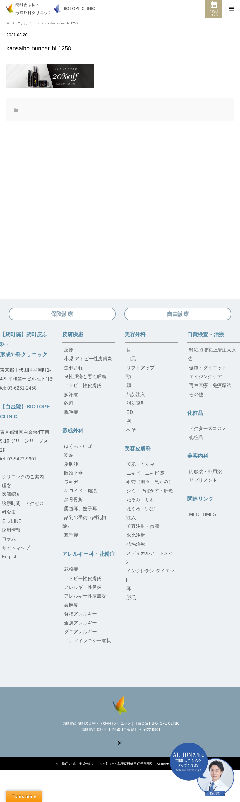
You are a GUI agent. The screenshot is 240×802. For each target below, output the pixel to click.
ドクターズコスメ (208, 428)
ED (129, 412)
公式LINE (12, 521)
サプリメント (203, 480)
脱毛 (131, 597)
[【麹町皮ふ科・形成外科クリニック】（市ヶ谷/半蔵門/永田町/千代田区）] (120, 705)
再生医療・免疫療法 (210, 385)
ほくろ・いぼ (78, 446)
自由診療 (178, 314)
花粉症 (71, 569)
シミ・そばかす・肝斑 (149, 490)
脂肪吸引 (135, 403)
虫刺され (73, 367)
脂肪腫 (71, 464)
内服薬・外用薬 (205, 471)
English (10, 556)
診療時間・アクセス (23, 503)
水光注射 (135, 535)
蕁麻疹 (71, 605)
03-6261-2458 (22, 387)
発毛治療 (135, 544)
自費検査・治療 (205, 334)
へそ (131, 429)
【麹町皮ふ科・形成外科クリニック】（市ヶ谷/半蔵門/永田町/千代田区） (107, 763)
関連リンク (200, 499)
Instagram (120, 742)
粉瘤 (68, 455)
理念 (6, 485)
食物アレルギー (80, 613)
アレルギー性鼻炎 (83, 587)
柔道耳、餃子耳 (80, 508)
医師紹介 (11, 494)
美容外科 (135, 334)
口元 (131, 358)
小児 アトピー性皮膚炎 (88, 358)
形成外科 (72, 431)
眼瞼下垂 (73, 472)
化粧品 (195, 413)
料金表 (9, 512)
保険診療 (62, 314)
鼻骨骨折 (73, 499)
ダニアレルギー (80, 631)
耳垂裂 (71, 535)
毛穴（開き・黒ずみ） (149, 482)
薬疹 (68, 349)
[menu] (231, 9)
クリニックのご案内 (23, 476)
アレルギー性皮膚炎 (85, 595)
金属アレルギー (80, 622)
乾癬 (68, 403)
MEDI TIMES (202, 514)
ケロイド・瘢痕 (80, 490)
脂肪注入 (135, 394)
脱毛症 (71, 412)
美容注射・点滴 (142, 526)
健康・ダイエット (208, 367)
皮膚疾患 (72, 334)
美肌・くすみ (140, 464)
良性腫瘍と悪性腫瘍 (85, 376)
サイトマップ (16, 547)
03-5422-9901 (22, 458)
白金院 (123, 789)
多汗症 (71, 394)
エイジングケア (205, 376)
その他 (196, 394)
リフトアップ (140, 367)
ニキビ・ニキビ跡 (145, 472)
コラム (22, 23)
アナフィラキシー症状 (87, 640)
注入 (131, 517)
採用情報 (11, 530)
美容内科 (197, 456)
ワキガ (71, 482)
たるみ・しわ (140, 499)
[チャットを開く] (202, 769)
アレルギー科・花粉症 (88, 554)
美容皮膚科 (138, 448)
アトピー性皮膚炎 (83, 385)
